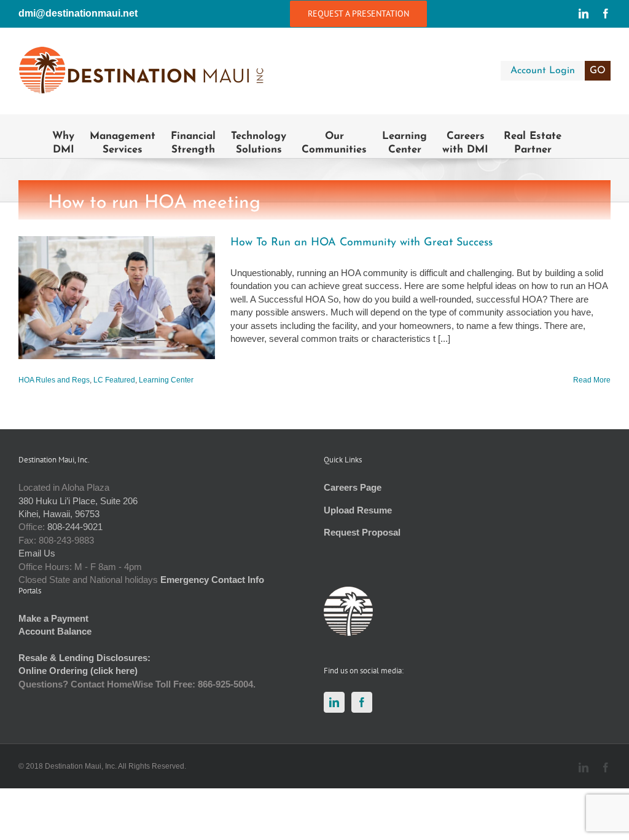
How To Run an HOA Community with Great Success (361, 242)
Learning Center (166, 380)
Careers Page (352, 487)
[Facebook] (361, 702)
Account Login (558, 71)
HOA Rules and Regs (54, 380)
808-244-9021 (75, 526)
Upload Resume (358, 510)
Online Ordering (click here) (78, 670)
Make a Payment (53, 618)
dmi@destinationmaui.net (78, 13)
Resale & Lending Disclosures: (84, 657)
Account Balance (55, 631)
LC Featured (114, 380)
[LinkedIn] (334, 702)
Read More (592, 380)
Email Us (36, 553)
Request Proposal (362, 532)
